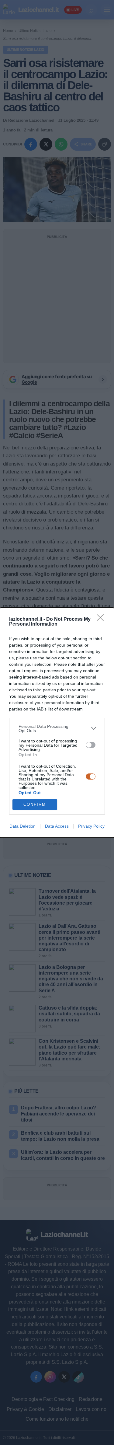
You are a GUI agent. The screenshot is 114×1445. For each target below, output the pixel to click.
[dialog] (57, 723)
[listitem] (57, 728)
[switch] (90, 745)
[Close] (102, 619)
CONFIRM (34, 804)
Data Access (57, 826)
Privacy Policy (91, 826)
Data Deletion (22, 826)
